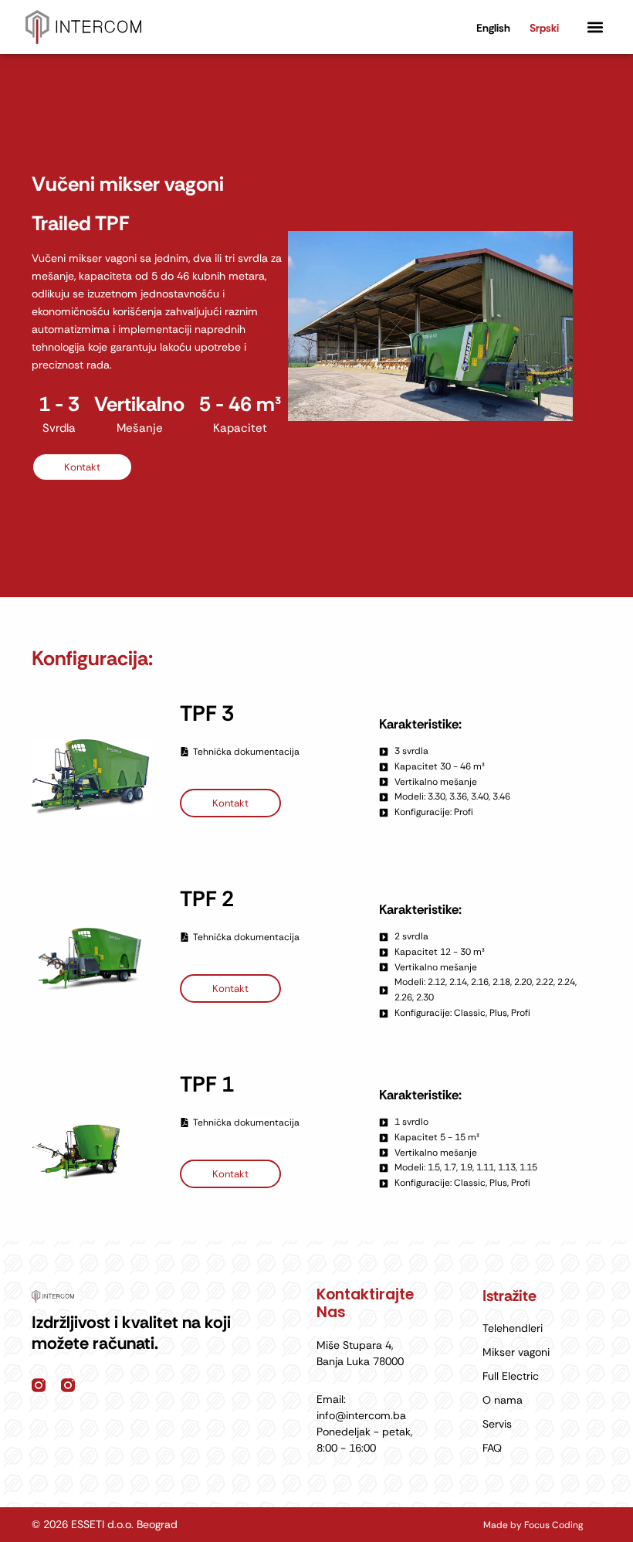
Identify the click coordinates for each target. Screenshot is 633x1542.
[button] (595, 27)
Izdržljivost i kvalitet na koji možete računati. (131, 1332)
